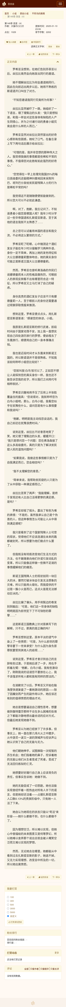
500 (12, 904)
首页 (7, 13)
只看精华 (44, 968)
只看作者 (34, 968)
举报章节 (37, 42)
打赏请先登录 (16, 922)
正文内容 (12, 61)
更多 (57, 952)
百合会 (11, 3)
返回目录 (44, 54)
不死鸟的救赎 (38, 13)
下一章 (55, 54)
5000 (12, 912)
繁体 (58, 46)
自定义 (13, 915)
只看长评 (54, 968)
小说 (14, 13)
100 (12, 897)
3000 (12, 908)
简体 (50, 46)
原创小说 (24, 13)
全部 (26, 968)
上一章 (32, 54)
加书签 (24, 42)
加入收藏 (12, 42)
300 (12, 900)
